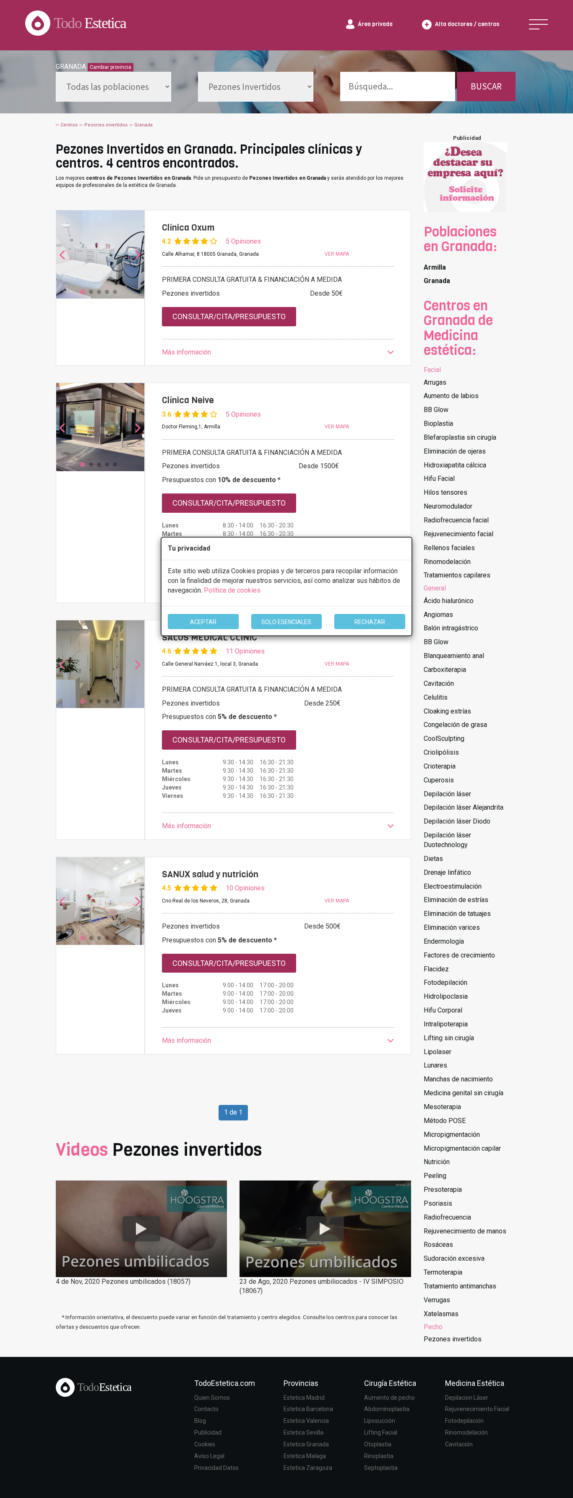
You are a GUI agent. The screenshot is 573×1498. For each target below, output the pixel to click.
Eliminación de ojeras (455, 451)
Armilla (435, 267)
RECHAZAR (369, 622)
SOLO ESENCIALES (286, 622)
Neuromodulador (448, 506)
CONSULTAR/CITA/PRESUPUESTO (229, 316)
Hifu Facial (439, 479)
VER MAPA (337, 254)
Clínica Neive (188, 400)
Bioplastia (438, 424)
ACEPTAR (203, 622)
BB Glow (436, 410)
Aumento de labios (451, 396)
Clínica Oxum (188, 227)
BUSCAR (486, 86)
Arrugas (435, 382)
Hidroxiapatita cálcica (455, 465)
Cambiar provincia (110, 67)
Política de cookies (232, 590)
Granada (437, 281)
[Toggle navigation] (538, 24)
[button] (278, 352)
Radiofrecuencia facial (456, 520)
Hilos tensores (445, 492)
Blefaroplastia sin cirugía (460, 437)
